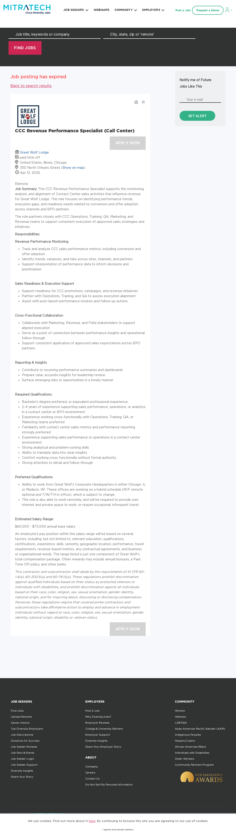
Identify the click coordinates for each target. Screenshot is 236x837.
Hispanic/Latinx (185, 740)
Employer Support (97, 734)
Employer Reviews (97, 722)
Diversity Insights (22, 770)
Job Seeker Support (24, 764)
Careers (90, 772)
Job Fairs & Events (22, 752)
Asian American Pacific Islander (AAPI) (200, 728)
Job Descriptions (22, 734)
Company (91, 766)
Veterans (180, 716)
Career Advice (20, 722)
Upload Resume (21, 716)
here (92, 820)
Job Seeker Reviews (24, 746)
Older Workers (184, 758)
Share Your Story (22, 776)
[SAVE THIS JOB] (143, 102)
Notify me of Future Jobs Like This (195, 83)
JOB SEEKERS (73, 10)
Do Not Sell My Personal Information (109, 784)
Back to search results (31, 86)
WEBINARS (102, 10)
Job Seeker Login (22, 758)
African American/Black (190, 746)
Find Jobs (17, 710)
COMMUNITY (124, 10)
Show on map (73, 167)
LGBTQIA (181, 722)
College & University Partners (104, 728)
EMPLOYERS (151, 10)
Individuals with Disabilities (192, 752)
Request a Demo (207, 10)
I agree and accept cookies (118, 829)
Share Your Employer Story (103, 746)
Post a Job (182, 10)
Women (180, 710)
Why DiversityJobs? (98, 716)
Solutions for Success (25, 740)
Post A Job (92, 710)
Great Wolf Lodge (34, 152)
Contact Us (92, 778)
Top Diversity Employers (27, 728)
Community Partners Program (194, 764)
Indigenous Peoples (188, 734)
